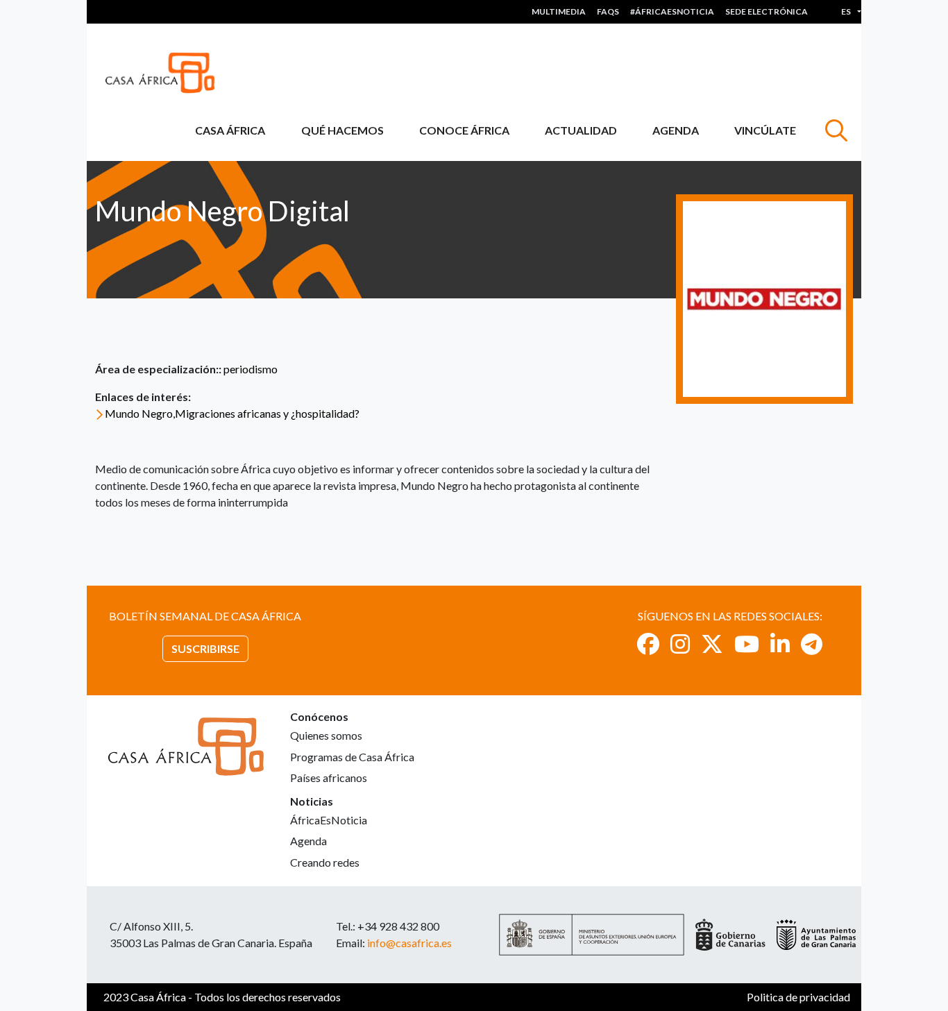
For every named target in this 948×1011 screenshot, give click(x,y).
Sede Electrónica (766, 11)
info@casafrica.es (409, 942)
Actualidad (581, 130)
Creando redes (324, 862)
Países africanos (328, 777)
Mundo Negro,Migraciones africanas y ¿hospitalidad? (232, 413)
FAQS (608, 11)
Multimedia (559, 11)
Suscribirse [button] (205, 648)
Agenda (675, 130)
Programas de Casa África (352, 756)
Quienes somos (326, 735)
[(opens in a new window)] (648, 643)
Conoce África (464, 130)
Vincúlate (765, 130)
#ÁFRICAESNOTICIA (672, 11)
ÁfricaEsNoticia (328, 819)
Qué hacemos (342, 130)
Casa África (230, 130)
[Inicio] (165, 73)
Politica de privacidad (798, 996)
